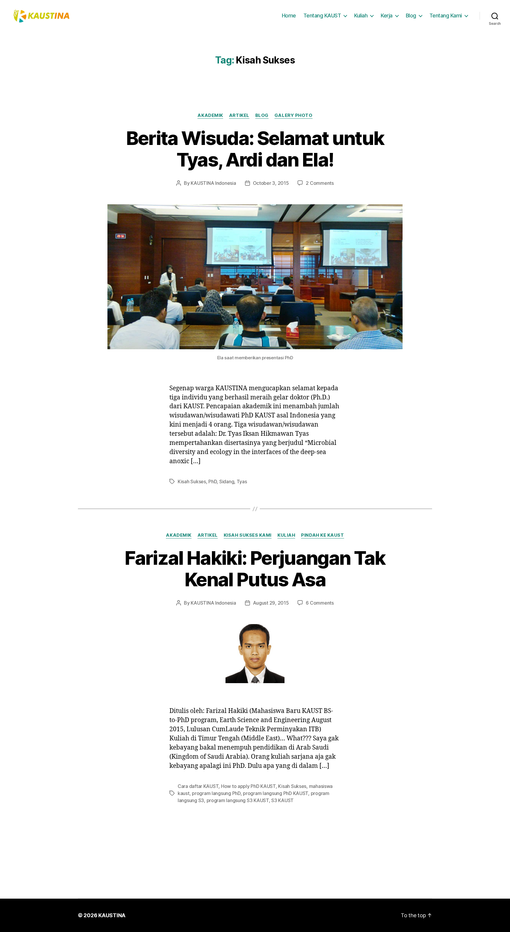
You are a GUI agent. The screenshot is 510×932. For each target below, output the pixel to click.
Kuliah (360, 15)
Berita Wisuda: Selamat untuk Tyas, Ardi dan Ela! (255, 149)
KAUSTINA (111, 915)
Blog (411, 15)
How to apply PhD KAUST (248, 786)
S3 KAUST (282, 800)
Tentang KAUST (322, 15)
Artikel (239, 115)
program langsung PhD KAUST (275, 793)
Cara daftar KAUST (198, 786)
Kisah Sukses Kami (248, 535)
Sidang (226, 481)
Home (289, 15)
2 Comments (320, 183)
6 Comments (320, 603)
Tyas (242, 481)
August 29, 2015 (271, 603)
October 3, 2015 (271, 183)
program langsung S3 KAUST (238, 800)
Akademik (210, 115)
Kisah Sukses (192, 481)
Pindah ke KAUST (322, 535)
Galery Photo (293, 115)
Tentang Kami (445, 15)
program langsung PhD (216, 793)
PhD (212, 481)
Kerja (387, 15)
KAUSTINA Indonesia (213, 183)
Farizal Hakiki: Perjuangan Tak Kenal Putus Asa (255, 568)
